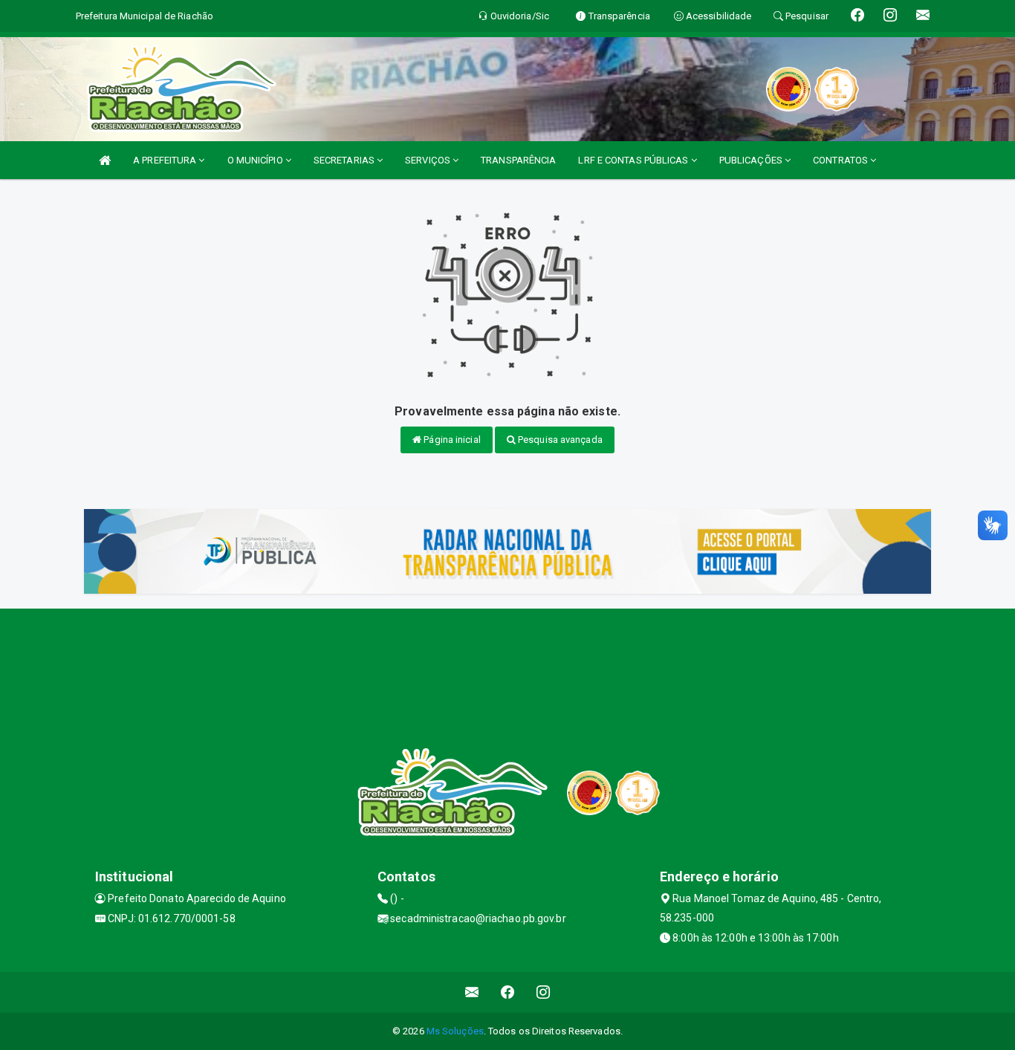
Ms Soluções (455, 1031)
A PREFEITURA (165, 160)
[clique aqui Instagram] (544, 992)
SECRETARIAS (345, 160)
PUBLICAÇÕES (752, 160)
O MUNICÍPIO (256, 160)
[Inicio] (104, 160)
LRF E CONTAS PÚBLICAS (634, 160)
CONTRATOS (841, 160)
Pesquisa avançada (559, 439)
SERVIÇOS (429, 160)
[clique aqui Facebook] (508, 992)
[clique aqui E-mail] (472, 992)
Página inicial (451, 439)
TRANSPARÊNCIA (518, 160)
